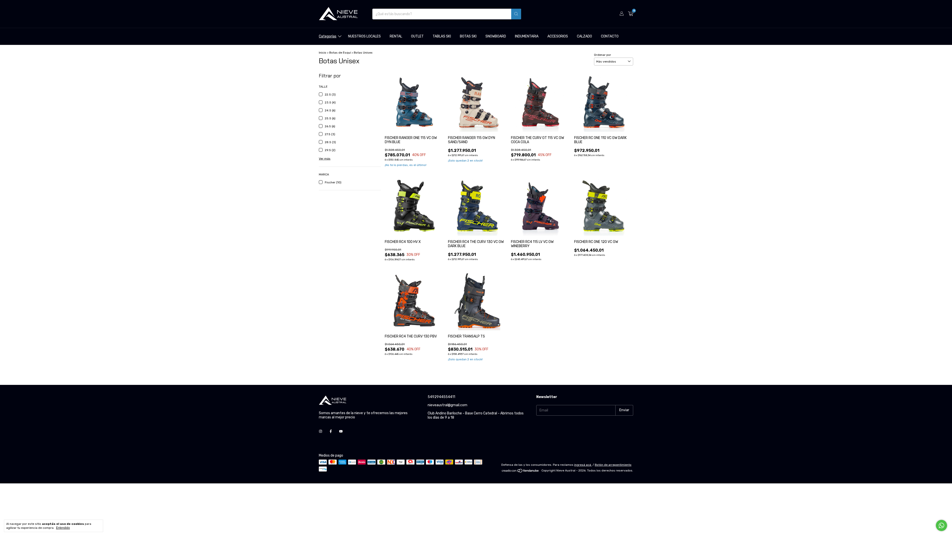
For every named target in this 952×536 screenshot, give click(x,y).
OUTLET (417, 36)
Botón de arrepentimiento (613, 465)
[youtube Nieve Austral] (341, 431)
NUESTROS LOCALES (364, 36)
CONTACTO (610, 36)
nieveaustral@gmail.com (447, 405)
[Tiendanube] (520, 471)
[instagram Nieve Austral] (320, 431)
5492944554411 (441, 397)
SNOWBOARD (495, 36)
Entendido (63, 528)
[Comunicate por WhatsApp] (941, 525)
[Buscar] (516, 14)
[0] (630, 14)
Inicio (322, 52)
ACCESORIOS (557, 36)
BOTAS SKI (468, 36)
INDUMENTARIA (526, 36)
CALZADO (584, 36)
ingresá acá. (583, 465)
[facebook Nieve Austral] (330, 431)
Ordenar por (602, 55)
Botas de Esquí (340, 52)
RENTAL (396, 36)
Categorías (327, 36)
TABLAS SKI (442, 36)
